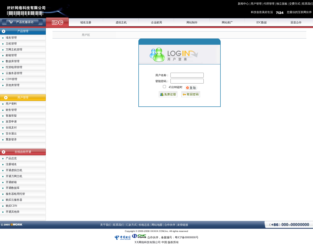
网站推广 (227, 22)
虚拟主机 (121, 22)
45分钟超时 (175, 87)
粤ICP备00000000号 (186, 237)
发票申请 (11, 121)
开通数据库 (12, 187)
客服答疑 (11, 115)
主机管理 (11, 43)
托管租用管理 (14, 67)
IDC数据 (261, 22)
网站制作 (192, 22)
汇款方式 (131, 224)
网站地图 (156, 224)
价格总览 (144, 224)
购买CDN (11, 205)
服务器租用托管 (15, 193)
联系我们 (307, 3)
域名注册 (85, 22)
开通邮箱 (11, 182)
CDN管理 (11, 79)
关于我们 (105, 224)
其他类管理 (12, 85)
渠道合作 (296, 22)
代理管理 (269, 3)
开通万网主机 (14, 176)
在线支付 (11, 127)
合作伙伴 (169, 224)
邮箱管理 (11, 55)
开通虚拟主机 (14, 170)
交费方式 (294, 3)
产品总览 (11, 158)
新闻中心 (243, 3)
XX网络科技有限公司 (148, 242)
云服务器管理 (14, 73)
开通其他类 (12, 211)
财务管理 (11, 109)
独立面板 (281, 3)
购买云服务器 (14, 199)
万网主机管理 (14, 49)
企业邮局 (156, 22)
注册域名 (11, 164)
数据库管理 (12, 61)
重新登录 (11, 139)
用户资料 (11, 103)
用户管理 (256, 3)
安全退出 (11, 133)
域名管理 (11, 37)
